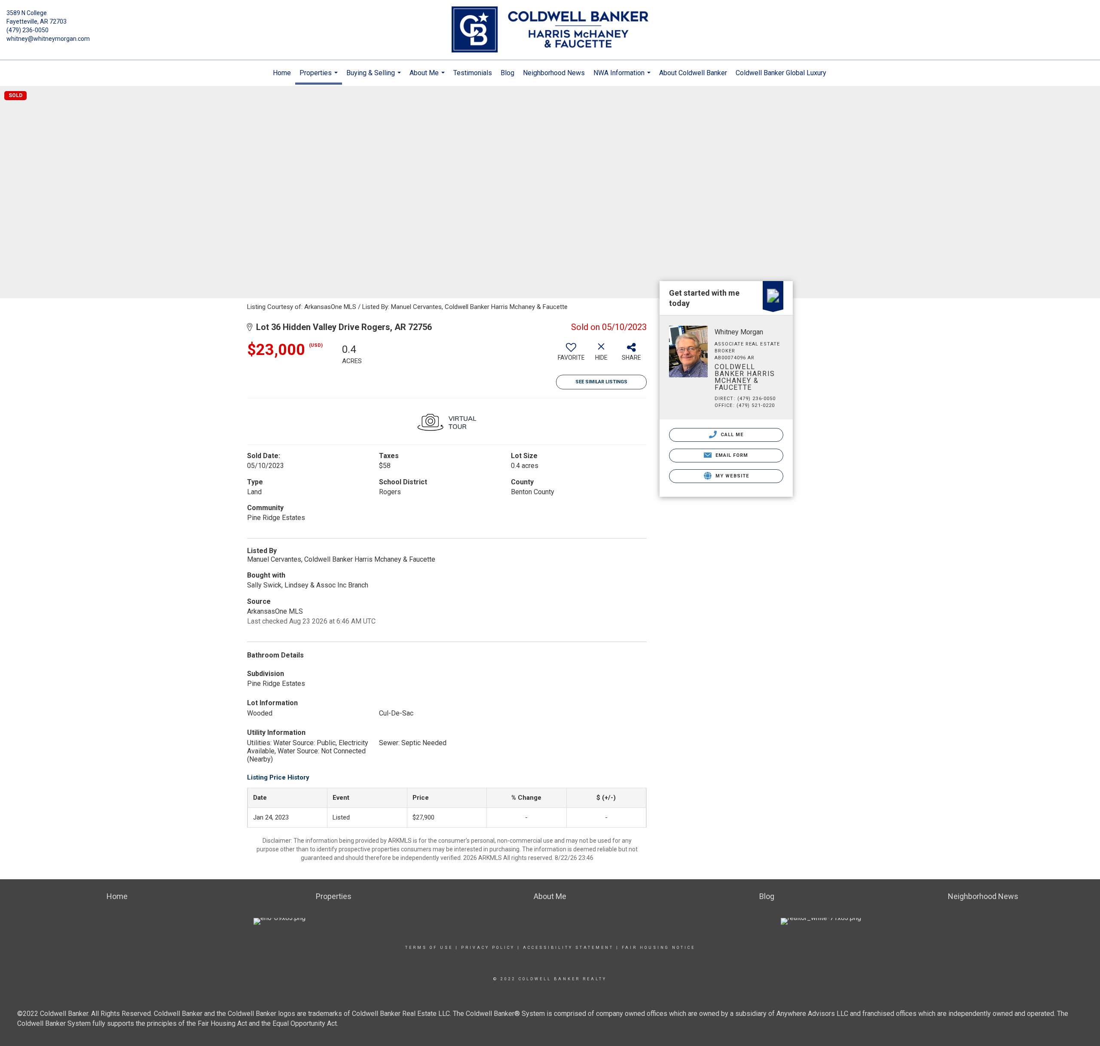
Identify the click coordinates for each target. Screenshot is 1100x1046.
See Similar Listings (601, 382)
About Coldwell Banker (693, 73)
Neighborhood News (554, 73)
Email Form (730, 455)
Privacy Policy (488, 947)
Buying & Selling (374, 77)
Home (282, 73)
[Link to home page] (550, 30)
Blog (507, 73)
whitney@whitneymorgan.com (48, 38)
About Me (428, 77)
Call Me (731, 434)
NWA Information (623, 77)
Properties (319, 77)
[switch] (571, 355)
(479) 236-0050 (27, 30)
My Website (731, 476)
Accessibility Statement (568, 947)
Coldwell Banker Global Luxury (781, 73)
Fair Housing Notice (658, 947)
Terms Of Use (429, 947)
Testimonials (472, 73)
